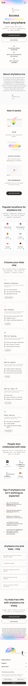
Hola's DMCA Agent (20, 637)
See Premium (14, 40)
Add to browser (8, 297)
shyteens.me (21, 28)
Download (7, 323)
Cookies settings (8, 679)
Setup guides (8, 430)
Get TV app (8, 403)
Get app (7, 376)
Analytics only (20, 679)
